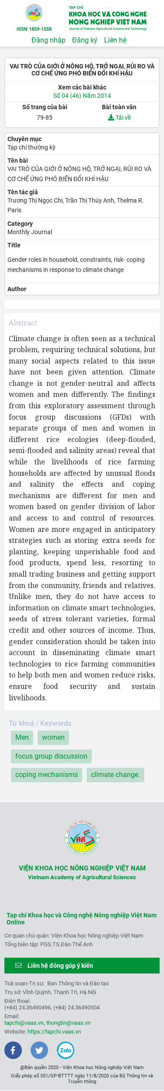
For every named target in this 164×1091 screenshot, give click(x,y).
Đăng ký (85, 40)
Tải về (122, 117)
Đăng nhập (48, 40)
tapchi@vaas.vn (24, 1023)
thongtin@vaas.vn (68, 1023)
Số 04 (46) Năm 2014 (82, 95)
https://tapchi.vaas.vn (54, 1031)
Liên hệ (115, 40)
